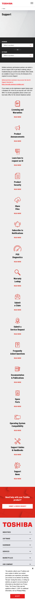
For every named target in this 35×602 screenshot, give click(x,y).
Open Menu (32, 3)
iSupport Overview (15, 74)
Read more (17, 117)
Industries (7, 532)
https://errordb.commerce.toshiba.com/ (13, 84)
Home (4, 8)
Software (4, 52)
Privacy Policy (21, 591)
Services (6, 551)
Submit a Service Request (17, 506)
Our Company (8, 564)
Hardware (4, 41)
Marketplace (8, 558)
